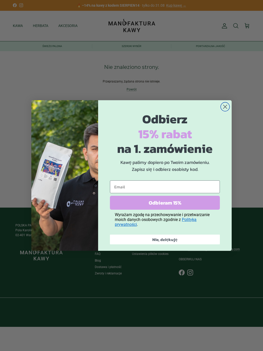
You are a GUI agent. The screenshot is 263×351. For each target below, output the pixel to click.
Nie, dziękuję (164, 239)
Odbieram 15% (165, 203)
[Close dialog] (225, 106)
